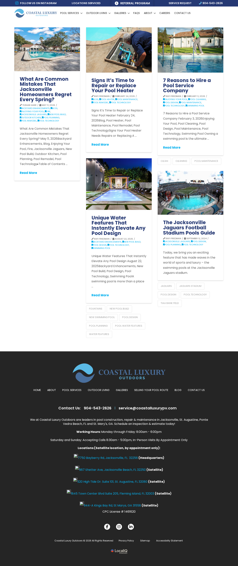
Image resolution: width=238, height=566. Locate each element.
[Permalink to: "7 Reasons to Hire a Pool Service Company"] (190, 50)
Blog (54, 108)
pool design (130, 317)
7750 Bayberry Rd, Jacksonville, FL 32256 (108, 458)
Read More (28, 173)
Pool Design (171, 102)
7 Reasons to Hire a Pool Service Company (187, 85)
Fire (48, 111)
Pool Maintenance (127, 99)
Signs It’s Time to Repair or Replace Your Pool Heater (113, 85)
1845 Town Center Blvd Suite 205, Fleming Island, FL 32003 (112, 493)
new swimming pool (102, 317)
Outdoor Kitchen (31, 117)
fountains (95, 308)
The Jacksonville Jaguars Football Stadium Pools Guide (189, 227)
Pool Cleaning (198, 99)
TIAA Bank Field (170, 303)
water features (99, 334)
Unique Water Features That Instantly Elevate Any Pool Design (118, 225)
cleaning (181, 161)
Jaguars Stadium (190, 286)
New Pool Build (57, 114)
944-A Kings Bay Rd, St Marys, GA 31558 (112, 505)
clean (164, 161)
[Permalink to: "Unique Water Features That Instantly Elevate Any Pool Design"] (119, 184)
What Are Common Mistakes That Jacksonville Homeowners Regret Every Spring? (46, 89)
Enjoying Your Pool (32, 111)
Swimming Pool (195, 105)
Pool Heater (107, 99)
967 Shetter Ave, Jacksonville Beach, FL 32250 (112, 470)
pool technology (195, 294)
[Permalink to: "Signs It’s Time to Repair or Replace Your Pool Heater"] (119, 50)
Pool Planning (51, 117)
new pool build (119, 308)
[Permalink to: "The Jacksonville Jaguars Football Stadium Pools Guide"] (190, 193)
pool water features (128, 326)
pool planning (98, 326)
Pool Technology (49, 120)
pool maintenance (206, 161)
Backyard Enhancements (35, 108)
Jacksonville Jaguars (34, 114)
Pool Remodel (29, 120)
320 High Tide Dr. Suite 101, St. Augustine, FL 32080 (112, 482)
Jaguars (166, 286)
